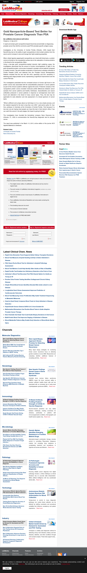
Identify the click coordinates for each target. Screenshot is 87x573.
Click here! (21, 241)
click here (22, 564)
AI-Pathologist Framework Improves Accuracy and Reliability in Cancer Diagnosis (13, 462)
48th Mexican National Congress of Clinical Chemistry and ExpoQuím (78, 123)
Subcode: (35, 232)
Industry (69, 14)
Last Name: (35, 235)
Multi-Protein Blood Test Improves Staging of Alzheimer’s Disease (26, 317)
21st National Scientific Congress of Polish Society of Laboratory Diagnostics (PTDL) (78, 134)
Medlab (49, 554)
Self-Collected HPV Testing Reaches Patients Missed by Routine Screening (14, 356)
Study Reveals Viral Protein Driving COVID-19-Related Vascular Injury (13, 413)
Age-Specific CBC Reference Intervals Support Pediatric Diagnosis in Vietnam (14, 378)
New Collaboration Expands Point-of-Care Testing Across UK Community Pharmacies (13, 529)
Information (28, 1)
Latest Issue (64, 10)
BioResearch (40, 553)
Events (75, 14)
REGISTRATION (14, 215)
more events (82, 107)
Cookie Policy (66, 564)
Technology (63, 14)
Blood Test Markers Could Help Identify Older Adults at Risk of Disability (28, 268)
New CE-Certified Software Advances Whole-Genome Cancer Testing (13, 506)
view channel (52, 336)
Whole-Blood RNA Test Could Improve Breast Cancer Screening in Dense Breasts (14, 346)
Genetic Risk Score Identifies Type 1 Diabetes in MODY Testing (13, 351)
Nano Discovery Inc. (9, 133)
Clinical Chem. (9, 14)
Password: (9, 235)
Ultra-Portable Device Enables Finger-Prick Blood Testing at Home (14, 374)
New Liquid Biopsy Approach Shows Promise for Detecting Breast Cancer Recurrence (13, 340)
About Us (4, 553)
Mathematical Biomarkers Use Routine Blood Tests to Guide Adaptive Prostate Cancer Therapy (71, 99)
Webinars (80, 14)
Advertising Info (5, 554)
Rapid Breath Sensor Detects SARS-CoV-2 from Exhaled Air (24, 307)
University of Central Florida (11, 131)
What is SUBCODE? (37, 241)
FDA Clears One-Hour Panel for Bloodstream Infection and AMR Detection (12, 446)
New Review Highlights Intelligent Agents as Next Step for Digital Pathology (12, 468)
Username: (9, 232)
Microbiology (47, 14)
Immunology (39, 14)
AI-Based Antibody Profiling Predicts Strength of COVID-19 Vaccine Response (14, 400)
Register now (10, 178)
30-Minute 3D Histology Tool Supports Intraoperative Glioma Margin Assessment (14, 480)
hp (45, 1)
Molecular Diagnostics (21, 14)
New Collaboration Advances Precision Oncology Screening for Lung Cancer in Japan (14, 535)
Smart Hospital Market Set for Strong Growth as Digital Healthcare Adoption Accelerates (70, 163)
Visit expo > (50, 143)
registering (29, 171)
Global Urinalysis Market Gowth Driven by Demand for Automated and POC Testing (14, 523)
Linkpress (39, 1)
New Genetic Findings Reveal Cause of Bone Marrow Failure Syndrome (14, 369)
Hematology (31, 14)
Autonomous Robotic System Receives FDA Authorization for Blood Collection (14, 491)
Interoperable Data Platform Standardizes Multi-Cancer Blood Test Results (14, 497)
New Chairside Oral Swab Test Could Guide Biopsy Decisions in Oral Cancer (71, 80)
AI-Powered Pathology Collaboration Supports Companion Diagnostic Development (13, 541)
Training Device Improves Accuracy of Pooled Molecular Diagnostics (14, 502)
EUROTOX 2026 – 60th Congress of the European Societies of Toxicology (78, 113)
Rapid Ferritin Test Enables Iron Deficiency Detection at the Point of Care (28, 271)
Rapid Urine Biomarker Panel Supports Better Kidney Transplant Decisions (29, 255)
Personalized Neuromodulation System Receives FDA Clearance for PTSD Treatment (70, 175)
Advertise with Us (47, 10)
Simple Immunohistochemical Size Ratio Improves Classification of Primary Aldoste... (14, 474)
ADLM (49, 553)
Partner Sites (16, 1)
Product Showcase (29, 554)
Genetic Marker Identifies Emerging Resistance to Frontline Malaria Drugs (14, 430)
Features (5, 1)
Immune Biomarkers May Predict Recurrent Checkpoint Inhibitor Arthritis (71, 84)
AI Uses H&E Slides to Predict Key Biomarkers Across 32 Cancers (69, 70)
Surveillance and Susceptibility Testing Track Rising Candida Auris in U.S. (14, 435)
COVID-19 (39, 554)
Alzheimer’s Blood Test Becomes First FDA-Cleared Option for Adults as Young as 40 (71, 89)
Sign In (72, 1)
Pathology (55, 14)
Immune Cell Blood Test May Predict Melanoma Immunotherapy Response (13, 409)
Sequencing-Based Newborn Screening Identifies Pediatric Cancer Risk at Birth (70, 75)
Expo (2, 14)
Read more (43, 358)
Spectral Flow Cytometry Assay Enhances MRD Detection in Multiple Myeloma (13, 384)
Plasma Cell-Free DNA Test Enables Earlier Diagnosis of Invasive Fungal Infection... (13, 440)
